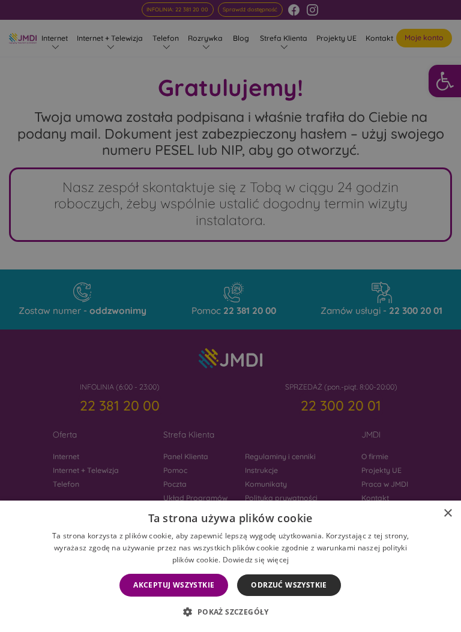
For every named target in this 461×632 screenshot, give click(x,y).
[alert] (230, 316)
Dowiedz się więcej (256, 560)
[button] (230, 612)
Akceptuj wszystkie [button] (173, 585)
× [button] (447, 513)
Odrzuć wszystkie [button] (289, 585)
